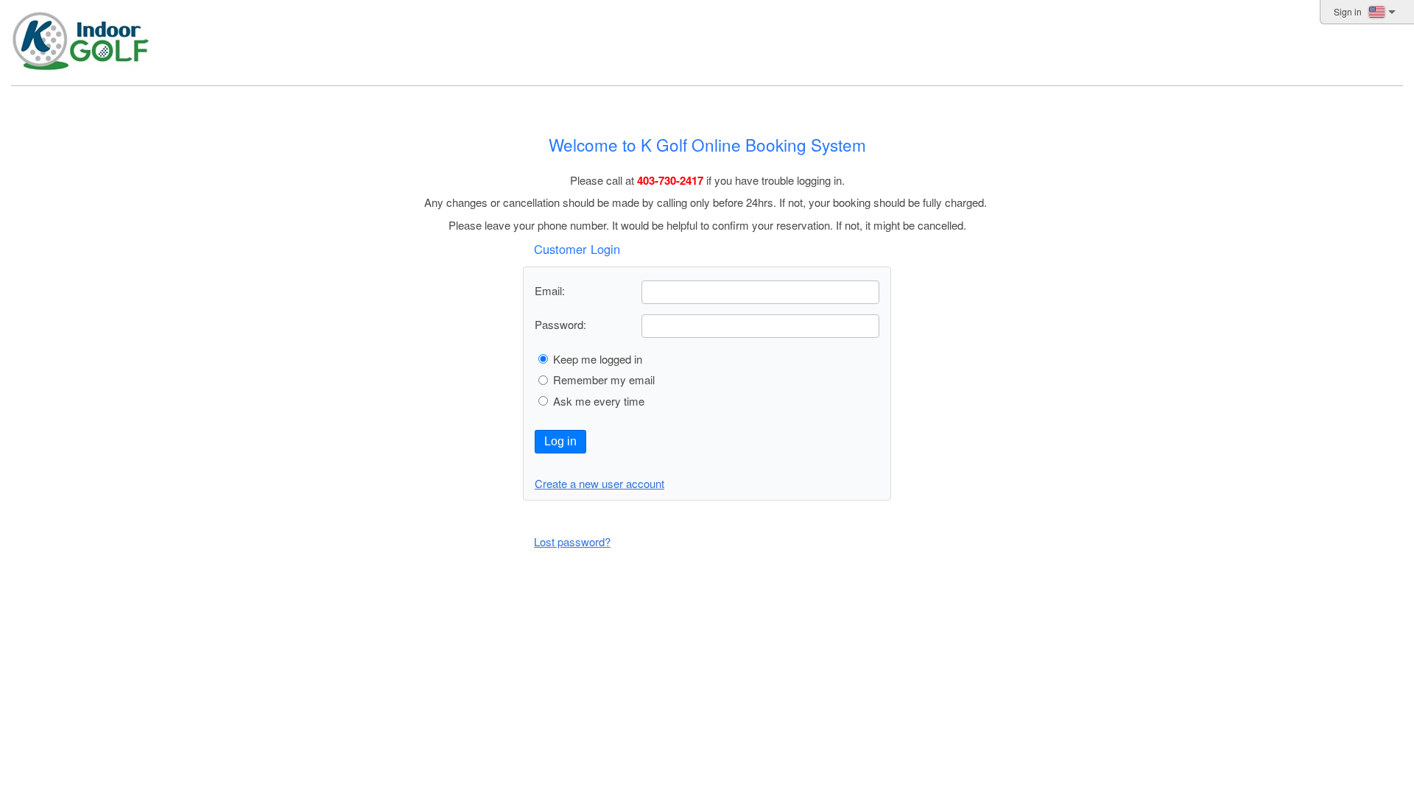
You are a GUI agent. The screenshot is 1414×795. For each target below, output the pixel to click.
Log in (560, 441)
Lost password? (572, 541)
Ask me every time (598, 400)
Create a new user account (599, 483)
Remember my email (604, 379)
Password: (560, 324)
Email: (550, 290)
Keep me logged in (597, 358)
